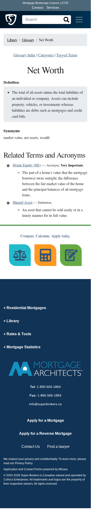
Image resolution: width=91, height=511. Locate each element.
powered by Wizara (55, 469)
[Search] (66, 19)
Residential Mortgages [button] (26, 308)
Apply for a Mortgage (45, 420)
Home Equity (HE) (27, 164)
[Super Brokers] (11, 19)
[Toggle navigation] (79, 19)
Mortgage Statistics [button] (23, 347)
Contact (37, 7)
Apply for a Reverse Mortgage (45, 433)
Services (53, 7)
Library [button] (13, 321)
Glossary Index (24, 54)
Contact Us (30, 447)
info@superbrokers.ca (45, 404)
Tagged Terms (66, 54)
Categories (46, 54)
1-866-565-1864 (49, 395)
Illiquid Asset (22, 202)
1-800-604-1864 (49, 387)
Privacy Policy (23, 463)
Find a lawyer (58, 447)
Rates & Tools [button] (19, 334)
